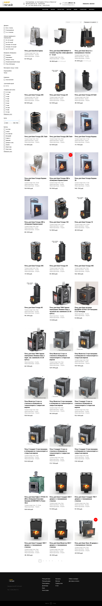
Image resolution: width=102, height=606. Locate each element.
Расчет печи (60, 9)
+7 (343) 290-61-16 (13, 589)
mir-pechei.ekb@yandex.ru (68, 4)
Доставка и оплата (74, 581)
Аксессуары (45, 590)
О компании (83, 9)
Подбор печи (59, 583)
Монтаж (69, 9)
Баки (43, 588)
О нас (57, 585)
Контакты (91, 9)
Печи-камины (46, 583)
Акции (75, 9)
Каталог (53, 9)
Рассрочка (45, 9)
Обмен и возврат (73, 578)
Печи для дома (46, 581)
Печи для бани (46, 578)
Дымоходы (45, 585)
